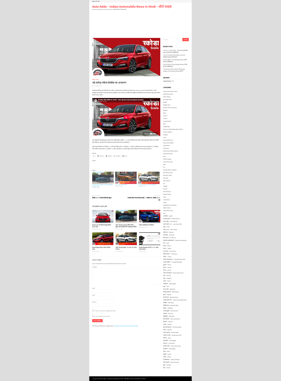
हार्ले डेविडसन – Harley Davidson (171, 359)
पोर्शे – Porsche (167, 275)
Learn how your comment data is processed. (126, 326)
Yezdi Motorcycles (168, 210)
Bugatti (165, 110)
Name (94, 288)
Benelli (165, 102)
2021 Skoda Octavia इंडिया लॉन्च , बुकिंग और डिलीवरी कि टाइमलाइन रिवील (126, 226)
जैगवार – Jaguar (167, 248)
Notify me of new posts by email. (101, 316)
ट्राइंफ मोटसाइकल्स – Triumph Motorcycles (174, 259)
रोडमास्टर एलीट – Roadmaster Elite (172, 335)
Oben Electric (166, 181)
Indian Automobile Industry (170, 151)
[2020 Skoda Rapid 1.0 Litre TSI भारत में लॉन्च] (149, 178)
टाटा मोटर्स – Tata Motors (169, 251)
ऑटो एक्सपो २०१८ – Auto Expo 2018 (172, 224)
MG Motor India (167, 175)
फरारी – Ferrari (167, 281)
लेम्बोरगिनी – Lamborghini (169, 340)
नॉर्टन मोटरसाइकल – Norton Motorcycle (173, 273)
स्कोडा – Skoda (167, 357)
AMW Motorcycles (168, 94)
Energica (165, 135)
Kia (164, 167)
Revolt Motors (167, 191)
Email (94, 295)
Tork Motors (166, 200)
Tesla (164, 197)
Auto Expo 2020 (167, 99)
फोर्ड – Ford (166, 286)
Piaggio (165, 186)
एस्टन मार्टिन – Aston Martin (170, 221)
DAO (164, 124)
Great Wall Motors (168, 140)
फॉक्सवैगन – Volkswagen (169, 284)
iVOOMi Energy (167, 159)
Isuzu (164, 156)
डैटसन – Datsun (167, 267)
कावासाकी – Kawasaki (168, 235)
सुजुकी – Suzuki (167, 354)
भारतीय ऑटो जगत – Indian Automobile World (174, 300)
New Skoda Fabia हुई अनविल (121, 184)
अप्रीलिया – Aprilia (167, 216)
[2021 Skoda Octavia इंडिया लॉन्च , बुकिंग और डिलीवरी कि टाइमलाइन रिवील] (103, 178)
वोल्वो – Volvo (166, 351)
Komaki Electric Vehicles (170, 170)
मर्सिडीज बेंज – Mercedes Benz (171, 305)
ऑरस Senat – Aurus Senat (170, 229)
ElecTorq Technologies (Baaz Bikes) (173, 129)
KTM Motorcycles (168, 172)
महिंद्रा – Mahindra (168, 308)
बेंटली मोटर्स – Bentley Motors (170, 297)
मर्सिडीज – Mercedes (168, 302)
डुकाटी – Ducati (167, 265)
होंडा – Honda (166, 367)
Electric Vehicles (167, 132)
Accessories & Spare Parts (170, 91)
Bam (144, 378)
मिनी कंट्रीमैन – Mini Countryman (171, 319)
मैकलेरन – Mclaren (168, 321)
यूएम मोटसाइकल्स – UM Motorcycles (172, 327)
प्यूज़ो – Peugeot (167, 278)
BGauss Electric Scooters (170, 107)
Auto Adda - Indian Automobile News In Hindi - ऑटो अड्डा (115, 378)
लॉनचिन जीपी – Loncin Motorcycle (172, 346)
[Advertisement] (140, 24)
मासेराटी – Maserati (168, 313)
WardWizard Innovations (170, 205)
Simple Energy (167, 194)
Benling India (166, 105)
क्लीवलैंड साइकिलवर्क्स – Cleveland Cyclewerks (175, 240)
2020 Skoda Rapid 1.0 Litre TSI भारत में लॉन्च (147, 184)
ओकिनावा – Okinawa (168, 232)
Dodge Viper (166, 126)
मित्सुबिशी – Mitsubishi (168, 316)
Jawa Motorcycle (168, 162)
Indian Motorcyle (167, 153)
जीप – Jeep (166, 243)
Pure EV (165, 189)
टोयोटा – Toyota (167, 256)
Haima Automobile (168, 143)
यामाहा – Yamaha (167, 324)
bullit (164, 113)
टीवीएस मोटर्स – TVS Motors (170, 254)
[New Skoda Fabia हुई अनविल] (126, 178)
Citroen (165, 118)
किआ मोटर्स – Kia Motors (169, 237)
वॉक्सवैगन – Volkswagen (169, 349)
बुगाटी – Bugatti (167, 294)
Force (164, 137)
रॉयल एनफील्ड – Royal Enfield (170, 332)
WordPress (138, 378)
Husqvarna (166, 148)
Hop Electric (166, 145)
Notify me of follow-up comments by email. (104, 311)
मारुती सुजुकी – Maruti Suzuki (170, 311)
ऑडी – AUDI (166, 227)
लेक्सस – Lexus (167, 338)
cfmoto (165, 116)
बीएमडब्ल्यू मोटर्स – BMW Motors (171, 292)
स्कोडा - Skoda (95, 79)
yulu (164, 213)
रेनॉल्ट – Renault (167, 330)
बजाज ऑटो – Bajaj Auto (169, 289)
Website (94, 302)
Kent (164, 164)
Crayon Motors (167, 121)
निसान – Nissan (167, 270)
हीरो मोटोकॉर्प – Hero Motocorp (171, 362)
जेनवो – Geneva (167, 246)
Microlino (165, 178)
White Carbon (167, 208)
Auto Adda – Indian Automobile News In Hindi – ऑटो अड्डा (132, 6)
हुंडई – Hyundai (167, 365)
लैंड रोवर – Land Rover (169, 343)
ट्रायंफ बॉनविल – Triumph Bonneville (172, 262)
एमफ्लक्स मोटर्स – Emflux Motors (171, 218)
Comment (95, 267)
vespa (164, 202)
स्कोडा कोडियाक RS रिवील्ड (146, 225)
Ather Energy (166, 97)
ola (164, 183)
